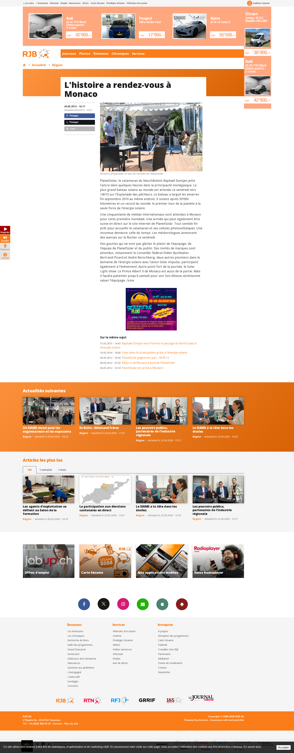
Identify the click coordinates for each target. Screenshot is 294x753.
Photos (84, 54)
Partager (73, 115)
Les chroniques (76, 636)
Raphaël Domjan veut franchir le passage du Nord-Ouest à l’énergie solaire (148, 345)
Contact (162, 667)
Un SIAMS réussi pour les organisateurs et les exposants (47, 429)
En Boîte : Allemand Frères (99, 428)
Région (57, 65)
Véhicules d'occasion (137, 3)
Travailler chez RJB (168, 649)
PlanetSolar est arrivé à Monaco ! (132, 368)
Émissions (100, 54)
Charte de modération (170, 663)
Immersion (73, 654)
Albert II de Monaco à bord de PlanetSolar (137, 363)
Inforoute (54, 3)
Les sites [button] (29, 3)
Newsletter (164, 672)
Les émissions (75, 631)
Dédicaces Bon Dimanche (82, 658)
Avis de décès (120, 663)
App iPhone (162, 604)
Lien (72, 128)
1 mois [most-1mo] (62, 469)
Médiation (163, 658)
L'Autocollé (74, 676)
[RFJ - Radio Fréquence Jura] (119, 700)
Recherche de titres (78, 640)
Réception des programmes (173, 636)
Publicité (162, 645)
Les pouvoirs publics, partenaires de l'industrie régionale (155, 431)
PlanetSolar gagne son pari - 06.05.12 (134, 358)
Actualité (39, 65)
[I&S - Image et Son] (173, 700)
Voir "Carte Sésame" (48, 561)
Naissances (75, 3)
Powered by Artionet (196, 720)
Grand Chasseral (77, 649)
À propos (163, 631)
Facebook (84, 604)
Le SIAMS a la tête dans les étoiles (213, 429)
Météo (116, 645)
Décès (86, 3)
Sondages (73, 681)
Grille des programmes (80, 645)
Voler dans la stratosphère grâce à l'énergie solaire (143, 352)
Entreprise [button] (42, 3)
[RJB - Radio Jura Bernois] (65, 700)
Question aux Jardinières (81, 667)
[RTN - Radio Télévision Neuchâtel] (92, 700)
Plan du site (71, 723)
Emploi (64, 3)
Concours (73, 685)
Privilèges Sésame (116, 3)
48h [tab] (30, 469)
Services (138, 54)
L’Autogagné (74, 672)
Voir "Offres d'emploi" (218, 561)
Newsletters (143, 604)
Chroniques (120, 54)
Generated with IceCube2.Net (227, 720)
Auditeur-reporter (261, 3)
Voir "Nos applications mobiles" (105, 561)
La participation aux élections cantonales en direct (102, 508)
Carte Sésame (98, 3)
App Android (182, 604)
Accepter (283, 747)
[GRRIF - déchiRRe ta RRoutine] (146, 700)
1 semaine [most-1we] (45, 469)
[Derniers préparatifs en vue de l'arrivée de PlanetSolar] (151, 137)
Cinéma (117, 636)
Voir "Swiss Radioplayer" (161, 561)
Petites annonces (122, 649)
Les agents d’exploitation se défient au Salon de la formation (45, 510)
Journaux (69, 54)
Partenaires (164, 654)
